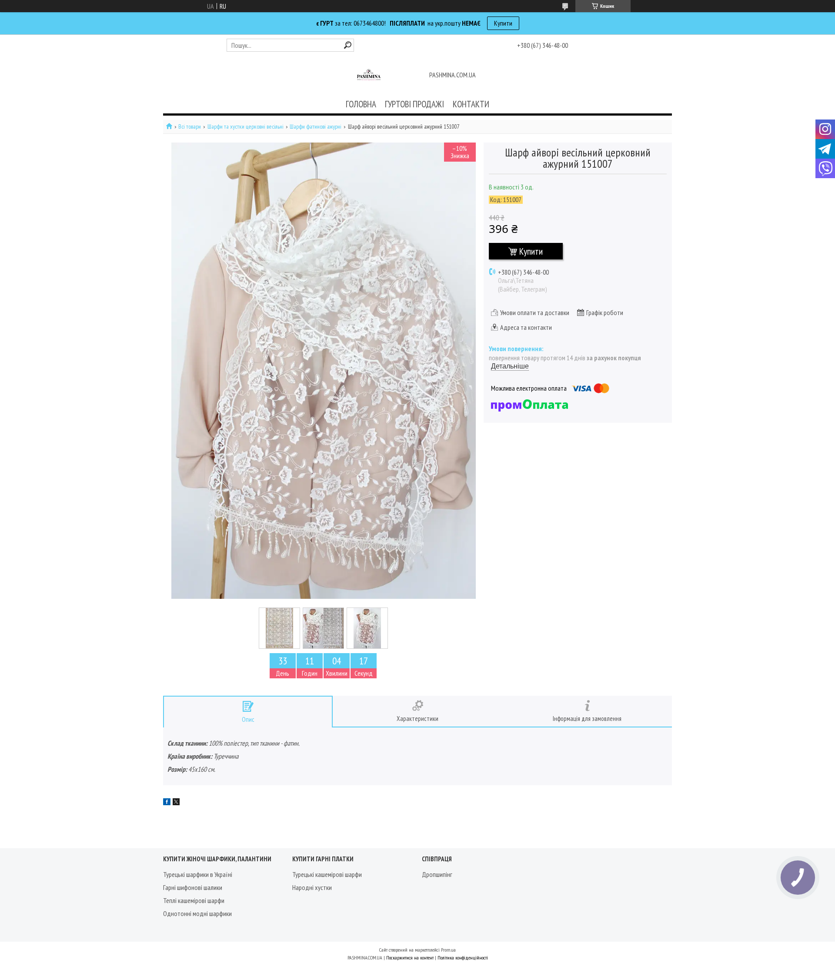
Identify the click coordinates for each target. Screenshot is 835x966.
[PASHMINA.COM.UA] (368, 75)
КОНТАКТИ (471, 104)
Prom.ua (448, 949)
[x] (176, 802)
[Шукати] (347, 45)
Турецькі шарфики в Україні (197, 874)
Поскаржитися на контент (410, 957)
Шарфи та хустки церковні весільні (245, 126)
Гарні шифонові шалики (192, 887)
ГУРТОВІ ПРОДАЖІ (414, 104)
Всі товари (189, 126)
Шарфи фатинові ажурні (315, 126)
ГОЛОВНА (361, 104)
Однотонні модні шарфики (197, 913)
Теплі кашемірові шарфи (193, 900)
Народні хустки (312, 887)
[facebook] (166, 802)
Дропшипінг (437, 874)
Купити (503, 23)
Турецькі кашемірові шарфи (327, 874)
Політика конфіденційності (463, 957)
